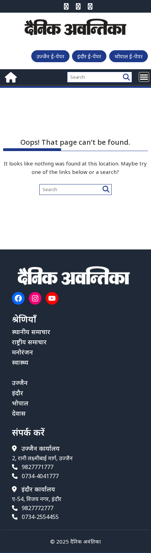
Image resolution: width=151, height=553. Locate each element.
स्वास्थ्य (20, 362)
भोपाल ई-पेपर (128, 56)
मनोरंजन (22, 352)
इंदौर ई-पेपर (89, 56)
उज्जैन (20, 382)
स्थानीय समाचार (31, 331)
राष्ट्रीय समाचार (29, 342)
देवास (19, 413)
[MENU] (144, 77)
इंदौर (17, 393)
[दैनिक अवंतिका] (10, 76)
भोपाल (20, 403)
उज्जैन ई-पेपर (50, 56)
